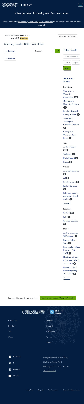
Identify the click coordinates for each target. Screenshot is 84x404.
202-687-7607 (49, 371)
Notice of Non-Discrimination (71, 390)
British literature (69, 181)
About (48, 342)
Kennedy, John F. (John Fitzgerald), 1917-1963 (70, 270)
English (66, 212)
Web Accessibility (53, 390)
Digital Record (69, 158)
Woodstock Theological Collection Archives (71, 121)
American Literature (71, 170)
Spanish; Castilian (70, 220)
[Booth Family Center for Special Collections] (33, 311)
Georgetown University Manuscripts (68, 93)
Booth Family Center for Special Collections (35, 21)
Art (64, 177)
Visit (9, 331)
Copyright (41, 390)
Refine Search (72, 36)
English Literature (70, 185)
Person (66, 161)
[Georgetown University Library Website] (17, 5)
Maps (10, 337)
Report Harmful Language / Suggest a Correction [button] (57, 298)
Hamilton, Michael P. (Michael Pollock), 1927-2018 (71, 260)
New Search (62, 36)
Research (49, 326)
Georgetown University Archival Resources (42, 14)
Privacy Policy (29, 390)
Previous (10, 51)
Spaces (49, 337)
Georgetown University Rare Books (69, 134)
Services (49, 320)
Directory (11, 326)
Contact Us (12, 320)
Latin (65, 216)
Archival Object (69, 146)
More (66, 203)
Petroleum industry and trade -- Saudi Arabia (70, 196)
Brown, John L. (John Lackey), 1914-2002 (71, 250)
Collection (67, 154)
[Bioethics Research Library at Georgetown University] (57, 311)
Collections (50, 331)
